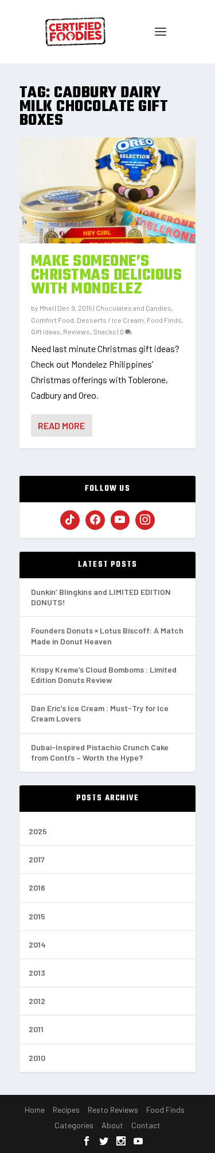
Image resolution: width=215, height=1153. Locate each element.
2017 (37, 859)
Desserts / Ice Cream (110, 320)
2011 (36, 1029)
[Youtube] (120, 520)
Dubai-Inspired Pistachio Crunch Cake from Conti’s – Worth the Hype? (100, 752)
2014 (37, 944)
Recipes (66, 1109)
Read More (61, 425)
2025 (38, 831)
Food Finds (164, 320)
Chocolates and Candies (133, 308)
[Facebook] (95, 520)
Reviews (76, 331)
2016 (37, 887)
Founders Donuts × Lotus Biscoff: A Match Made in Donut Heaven (107, 635)
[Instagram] (145, 520)
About (112, 1125)
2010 (37, 1058)
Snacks (104, 331)
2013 (37, 973)
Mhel (47, 308)
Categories (73, 1125)
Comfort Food (52, 320)
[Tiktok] (70, 520)
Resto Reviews (113, 1109)
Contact (146, 1125)
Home (35, 1109)
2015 (37, 916)
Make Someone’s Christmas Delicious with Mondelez (106, 275)
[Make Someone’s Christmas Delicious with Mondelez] (107, 190)
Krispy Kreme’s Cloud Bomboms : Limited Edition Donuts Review (104, 675)
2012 (37, 1001)
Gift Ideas (45, 331)
